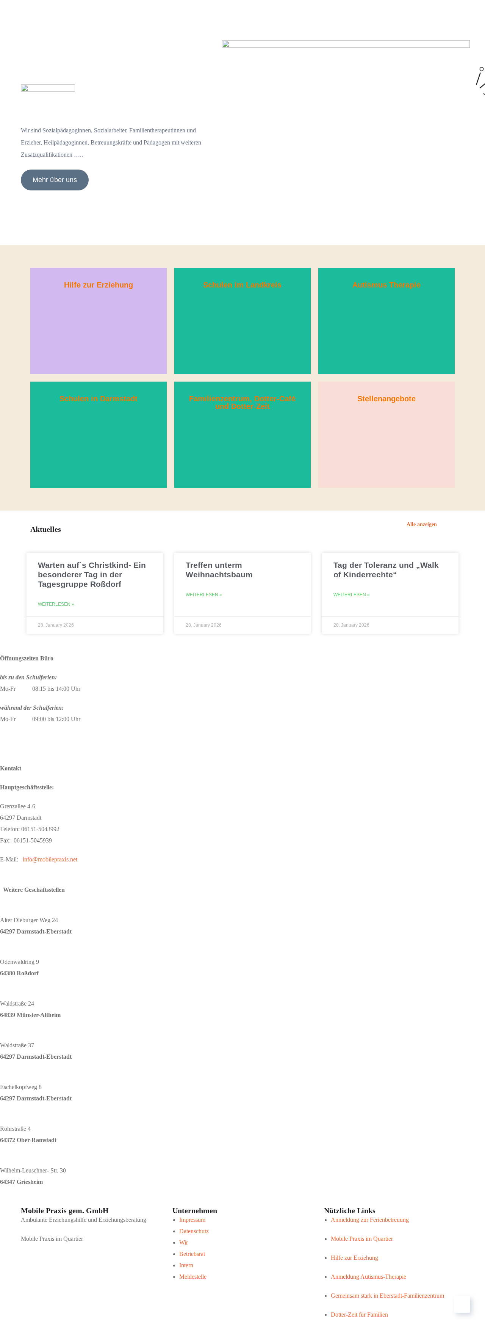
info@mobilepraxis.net (50, 859)
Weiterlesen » (56, 604)
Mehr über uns (55, 180)
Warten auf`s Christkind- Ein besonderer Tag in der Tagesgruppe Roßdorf (92, 574)
